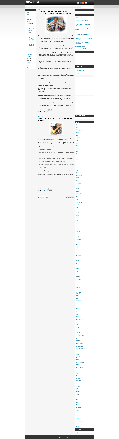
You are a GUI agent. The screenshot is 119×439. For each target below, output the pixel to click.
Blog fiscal (65, 437)
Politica (77, 345)
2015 (28, 16)
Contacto (40, 7)
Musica (77, 321)
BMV (77, 158)
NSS (76, 330)
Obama (77, 333)
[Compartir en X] (50, 110)
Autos (77, 148)
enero (29, 56)
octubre (29, 26)
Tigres (77, 405)
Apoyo (77, 140)
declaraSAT (78, 204)
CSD (76, 198)
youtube (77, 426)
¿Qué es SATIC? (78, 17)
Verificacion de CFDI (80, 69)
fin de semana (78, 260)
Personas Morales (79, 343)
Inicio (77, 298)
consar (77, 182)
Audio (77, 145)
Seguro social (78, 380)
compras (77, 177)
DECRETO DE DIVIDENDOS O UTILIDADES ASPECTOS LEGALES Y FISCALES (83, 24)
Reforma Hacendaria (80, 362)
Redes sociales (79, 361)
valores (77, 416)
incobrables (78, 290)
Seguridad (78, 378)
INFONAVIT (78, 293)
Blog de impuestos (71, 437)
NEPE (77, 322)
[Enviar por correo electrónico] (48, 110)
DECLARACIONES (79, 202)
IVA (76, 305)
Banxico (77, 154)
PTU (76, 357)
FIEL (77, 258)
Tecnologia (78, 400)
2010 (28, 60)
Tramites (77, 410)
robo (76, 375)
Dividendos (78, 221)
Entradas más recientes (43, 197)
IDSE (77, 281)
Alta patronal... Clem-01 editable (81, 20)
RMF (77, 373)
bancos (77, 153)
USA (76, 415)
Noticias (77, 327)
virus (77, 423)
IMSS (77, 289)
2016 (28, 14)
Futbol (77, 271)
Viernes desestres (79, 421)
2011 (77, 124)
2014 (77, 129)
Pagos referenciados (80, 335)
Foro (76, 266)
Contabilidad (78, 183)
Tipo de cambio (79, 407)
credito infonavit (79, 193)
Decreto (77, 205)
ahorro (77, 135)
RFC (76, 370)
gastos (77, 274)
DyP (76, 229)
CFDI (77, 170)
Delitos (77, 207)
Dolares (77, 225)
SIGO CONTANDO (32, 2)
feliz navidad (78, 255)
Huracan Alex (78, 277)
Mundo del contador (79, 319)
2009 (28, 62)
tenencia (77, 404)
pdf (76, 338)
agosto (29, 30)
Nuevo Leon (78, 332)
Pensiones (78, 340)
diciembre (30, 23)
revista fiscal (78, 369)
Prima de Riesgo (79, 351)
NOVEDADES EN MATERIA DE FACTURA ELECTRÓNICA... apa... (31, 38)
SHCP (77, 383)
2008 (28, 64)
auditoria (77, 146)
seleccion (77, 381)
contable (77, 185)
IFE (76, 284)
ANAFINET (78, 137)
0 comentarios (44, 109)
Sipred (77, 388)
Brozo (77, 159)
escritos (77, 237)
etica (77, 244)
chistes (77, 172)
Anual (77, 138)
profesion (77, 354)
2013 (77, 127)
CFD (76, 167)
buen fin (77, 161)
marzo (29, 52)
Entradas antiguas (70, 197)
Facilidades (78, 247)
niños (77, 324)
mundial (77, 317)
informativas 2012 (79, 297)
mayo (29, 49)
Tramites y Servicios (80, 70)
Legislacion (78, 309)
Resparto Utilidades (79, 367)
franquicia (77, 268)
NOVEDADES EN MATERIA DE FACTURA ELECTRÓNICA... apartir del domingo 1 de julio (54, 13)
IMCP (77, 285)
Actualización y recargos (80, 46)
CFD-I (77, 169)
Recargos (77, 359)
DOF (76, 223)
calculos (77, 162)
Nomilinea (78, 325)
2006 (28, 65)
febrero (29, 54)
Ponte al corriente (79, 346)
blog (76, 156)
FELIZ (77, 253)
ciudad (77, 174)
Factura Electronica (79, 249)
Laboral (77, 308)
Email (77, 233)
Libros (77, 313)
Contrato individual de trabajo (81, 48)
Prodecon (77, 353)
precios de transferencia (80, 348)
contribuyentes (78, 189)
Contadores (78, 186)
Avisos (77, 150)
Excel (77, 245)
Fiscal (77, 263)
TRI (76, 412)
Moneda (77, 316)
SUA (76, 397)
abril (29, 50)
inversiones (78, 301)
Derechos (77, 210)
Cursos (77, 201)
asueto (77, 143)
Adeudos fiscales (79, 130)
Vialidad (77, 418)
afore (77, 134)
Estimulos (78, 242)
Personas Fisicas (79, 341)
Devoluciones (78, 213)
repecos (77, 365)
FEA (76, 252)
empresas (78, 234)
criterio (77, 196)
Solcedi (77, 396)
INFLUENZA (78, 292)
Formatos (77, 265)
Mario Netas (78, 314)
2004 (28, 67)
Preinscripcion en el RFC (81, 72)
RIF (76, 372)
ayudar (77, 151)
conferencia (78, 180)
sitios (77, 389)
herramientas (78, 276)
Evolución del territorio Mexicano (81, 32)
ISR (76, 303)
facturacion (78, 250)
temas (77, 402)
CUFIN (77, 199)
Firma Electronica (79, 261)
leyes (77, 311)
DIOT (77, 220)
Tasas (77, 399)
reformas (77, 364)
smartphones (78, 391)
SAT (76, 377)
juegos (77, 306)
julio (29, 32)
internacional (78, 300)
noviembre (30, 25)
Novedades (78, 329)
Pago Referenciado (79, 73)
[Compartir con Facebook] (51, 110)
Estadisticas (78, 239)
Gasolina (77, 273)
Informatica (78, 295)
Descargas (35, 7)
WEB (77, 424)
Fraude (77, 269)
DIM (76, 217)
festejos (77, 257)
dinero (77, 218)
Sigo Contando (78, 386)
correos (77, 191)
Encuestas (78, 236)
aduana (77, 132)
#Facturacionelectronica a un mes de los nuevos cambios (55, 120)
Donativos (78, 226)
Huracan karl (78, 279)
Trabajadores (78, 409)
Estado (77, 241)
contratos (77, 188)
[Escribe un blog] (49, 110)
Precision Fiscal (79, 349)
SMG (77, 393)
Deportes (77, 209)
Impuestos (78, 287)
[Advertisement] (85, 85)
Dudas (77, 228)
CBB (76, 164)
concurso (77, 178)
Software (77, 394)
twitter (77, 413)
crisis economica (79, 194)
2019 (28, 12)
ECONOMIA (78, 231)
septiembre (30, 28)
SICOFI (77, 385)
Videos (77, 420)
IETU (77, 282)
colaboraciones (79, 175)
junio (29, 34)
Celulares (77, 165)
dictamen (77, 215)
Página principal (28, 7)
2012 (77, 126)
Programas (78, 356)
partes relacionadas (79, 337)
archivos (77, 142)
